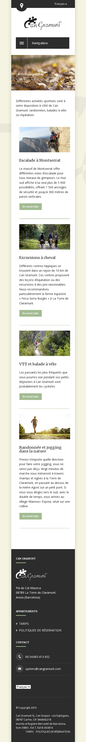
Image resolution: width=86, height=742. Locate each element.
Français (59, 4)
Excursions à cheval (37, 257)
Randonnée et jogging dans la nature (40, 449)
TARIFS (24, 624)
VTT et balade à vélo (37, 364)
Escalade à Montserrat (40, 160)
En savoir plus (31, 206)
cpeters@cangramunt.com (43, 669)
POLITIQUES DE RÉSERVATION (40, 630)
